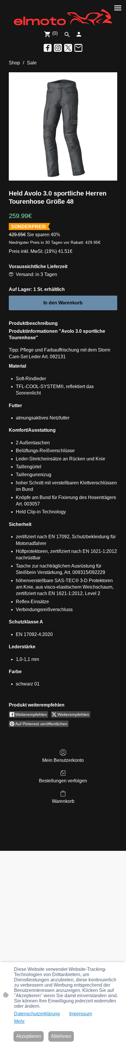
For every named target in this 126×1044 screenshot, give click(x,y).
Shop (14, 62)
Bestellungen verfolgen (63, 780)
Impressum (80, 1013)
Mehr (19, 1021)
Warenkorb (63, 801)
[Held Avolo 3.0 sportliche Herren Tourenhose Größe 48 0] (63, 126)
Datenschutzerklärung (37, 1013)
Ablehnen (61, 1036)
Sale (32, 62)
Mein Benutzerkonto (63, 760)
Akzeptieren (28, 1036)
